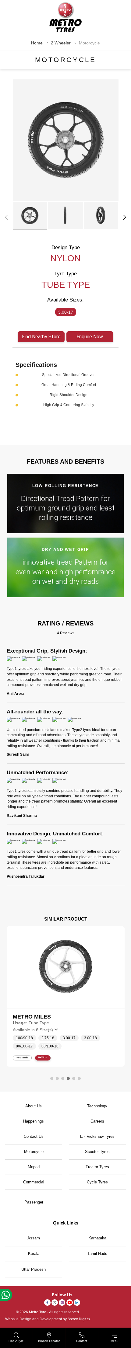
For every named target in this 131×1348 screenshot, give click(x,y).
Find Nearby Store (41, 337)
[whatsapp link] (6, 1295)
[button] (124, 217)
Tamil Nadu (97, 1253)
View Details (22, 1058)
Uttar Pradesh (33, 1269)
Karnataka (97, 1238)
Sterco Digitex (79, 1319)
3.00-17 (65, 312)
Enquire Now (89, 337)
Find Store (42, 1057)
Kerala (33, 1253)
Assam (33, 1238)
